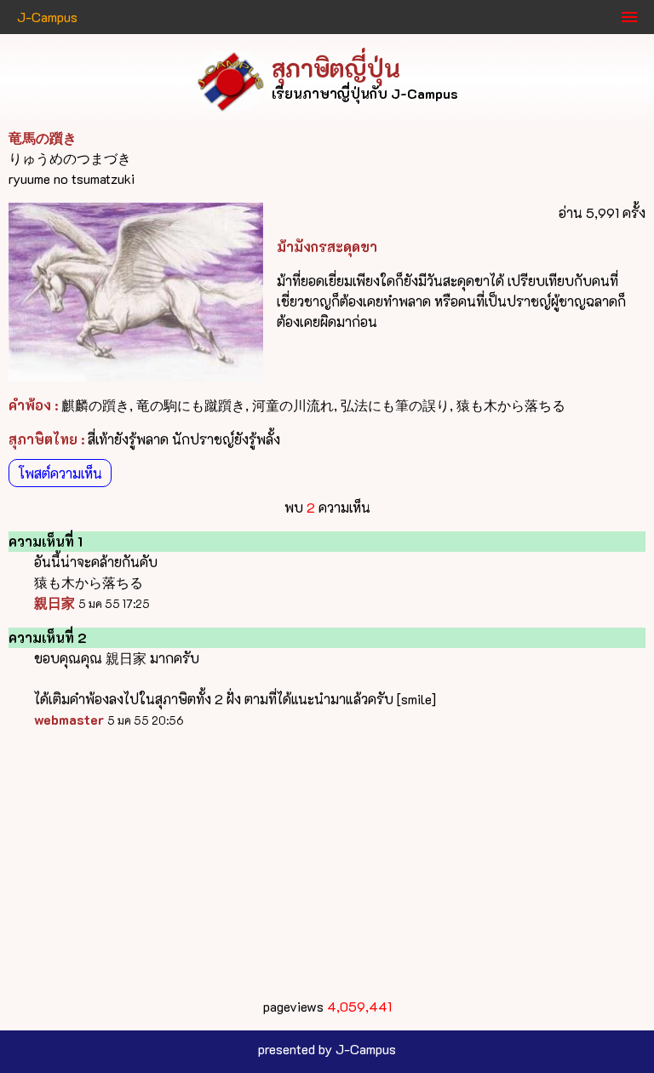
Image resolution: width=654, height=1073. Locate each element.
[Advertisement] (327, 863)
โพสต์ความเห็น (60, 473)
